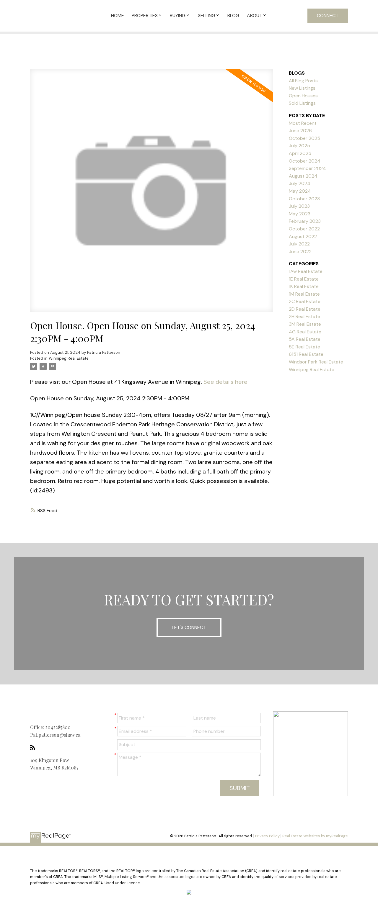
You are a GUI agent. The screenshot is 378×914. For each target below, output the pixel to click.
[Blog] (34, 747)
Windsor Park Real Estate (316, 362)
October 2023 (304, 199)
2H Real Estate (304, 316)
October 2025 (304, 138)
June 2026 (300, 130)
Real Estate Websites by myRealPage (315, 835)
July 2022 (299, 244)
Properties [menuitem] (145, 15)
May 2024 (300, 191)
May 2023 (299, 214)
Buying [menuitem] (177, 15)
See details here (225, 382)
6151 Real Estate (306, 354)
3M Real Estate (305, 324)
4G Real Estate (305, 332)
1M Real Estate (304, 294)
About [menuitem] (254, 15)
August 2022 (303, 236)
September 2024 (307, 168)
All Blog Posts (303, 81)
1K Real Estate (304, 286)
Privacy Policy (267, 835)
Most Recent (303, 123)
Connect (327, 15)
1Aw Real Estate (305, 271)
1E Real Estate (304, 279)
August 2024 (303, 176)
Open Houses (303, 96)
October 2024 (304, 161)
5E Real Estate (304, 347)
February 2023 (305, 221)
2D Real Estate (304, 309)
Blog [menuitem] (233, 15)
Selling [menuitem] (206, 15)
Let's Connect (189, 627)
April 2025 (300, 153)
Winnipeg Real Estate (69, 358)
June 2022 (300, 251)
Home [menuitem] (117, 15)
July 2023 (299, 206)
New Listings (302, 88)
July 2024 (299, 183)
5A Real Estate (304, 339)
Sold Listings (302, 103)
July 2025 (299, 145)
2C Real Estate (304, 301)
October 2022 (304, 229)
